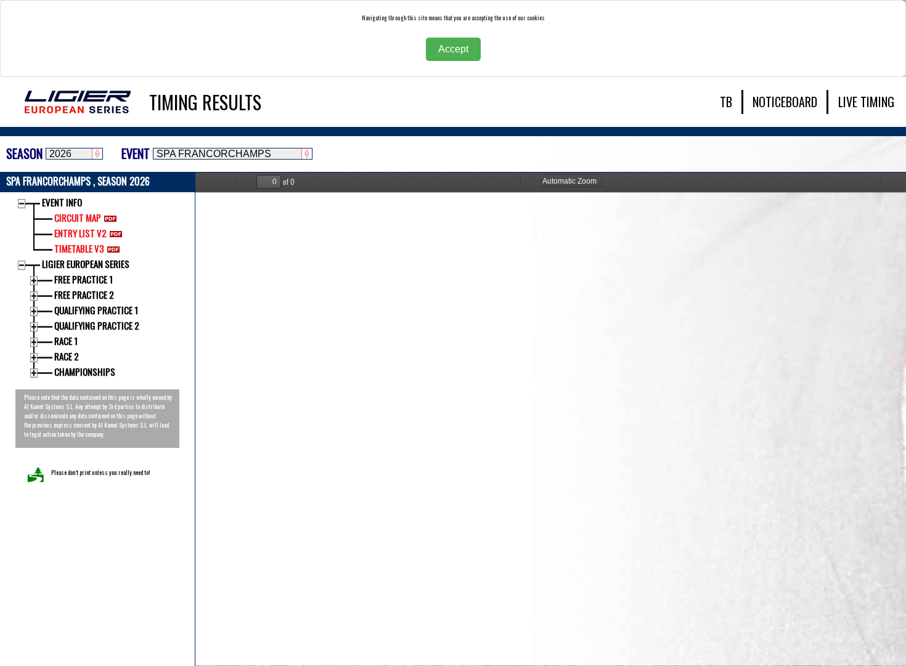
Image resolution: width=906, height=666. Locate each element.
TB (726, 101)
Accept (453, 49)
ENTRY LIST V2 (80, 233)
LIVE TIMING (866, 101)
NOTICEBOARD (785, 101)
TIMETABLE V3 (79, 248)
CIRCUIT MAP (77, 217)
